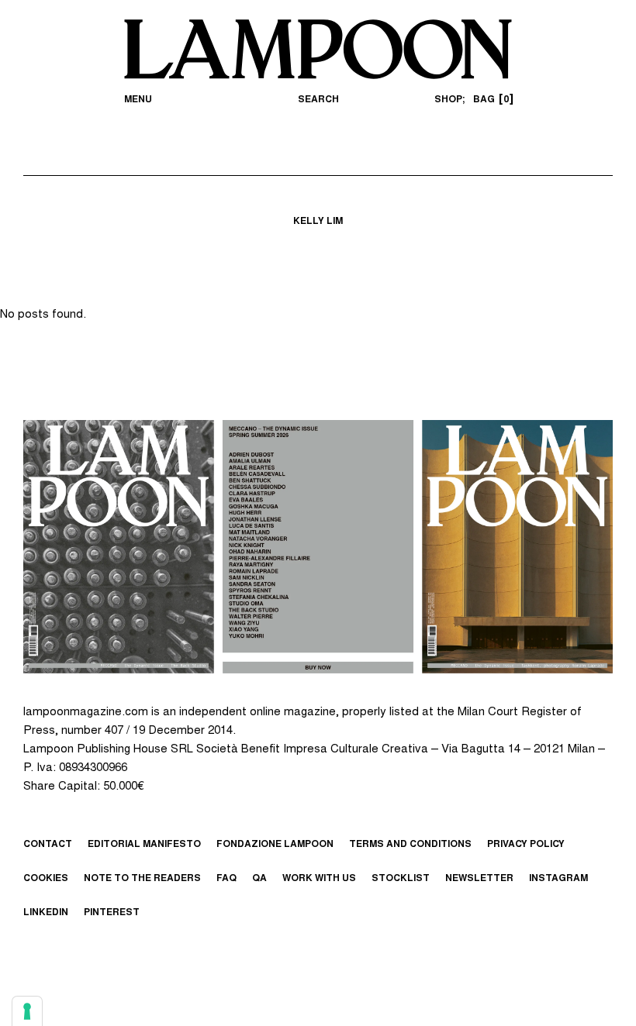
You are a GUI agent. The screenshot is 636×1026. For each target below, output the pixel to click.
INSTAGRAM (558, 878)
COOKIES (45, 878)
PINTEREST (112, 913)
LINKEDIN (45, 913)
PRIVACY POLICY (526, 844)
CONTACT (47, 844)
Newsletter (479, 878)
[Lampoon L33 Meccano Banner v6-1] (318, 546)
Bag (491, 100)
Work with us (319, 878)
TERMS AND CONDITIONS (410, 844)
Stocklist (401, 878)
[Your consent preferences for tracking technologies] (27, 1011)
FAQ (226, 878)
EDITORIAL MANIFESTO (144, 844)
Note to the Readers (142, 878)
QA (259, 878)
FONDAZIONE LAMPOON (275, 844)
